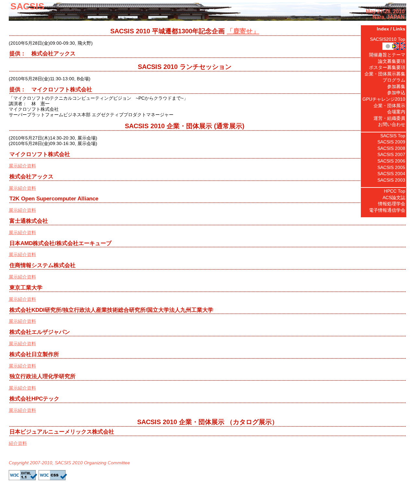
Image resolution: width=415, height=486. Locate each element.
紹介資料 (18, 443)
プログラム (394, 80)
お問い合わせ (391, 124)
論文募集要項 (391, 61)
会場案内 (396, 111)
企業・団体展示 (389, 105)
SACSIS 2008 (391, 148)
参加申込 (396, 92)
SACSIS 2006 (391, 161)
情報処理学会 (391, 203)
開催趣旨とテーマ (387, 54)
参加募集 (396, 86)
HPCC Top (394, 191)
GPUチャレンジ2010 (383, 99)
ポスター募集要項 (387, 67)
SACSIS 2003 (391, 180)
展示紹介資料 (22, 165)
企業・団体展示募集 (384, 73)
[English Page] (384, 47)
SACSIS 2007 (391, 154)
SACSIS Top (392, 135)
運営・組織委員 (389, 118)
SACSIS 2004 (391, 173)
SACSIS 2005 (391, 167)
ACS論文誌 (394, 197)
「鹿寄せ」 (243, 31)
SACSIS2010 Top (387, 39)
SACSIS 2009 (391, 141)
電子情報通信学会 (387, 210)
